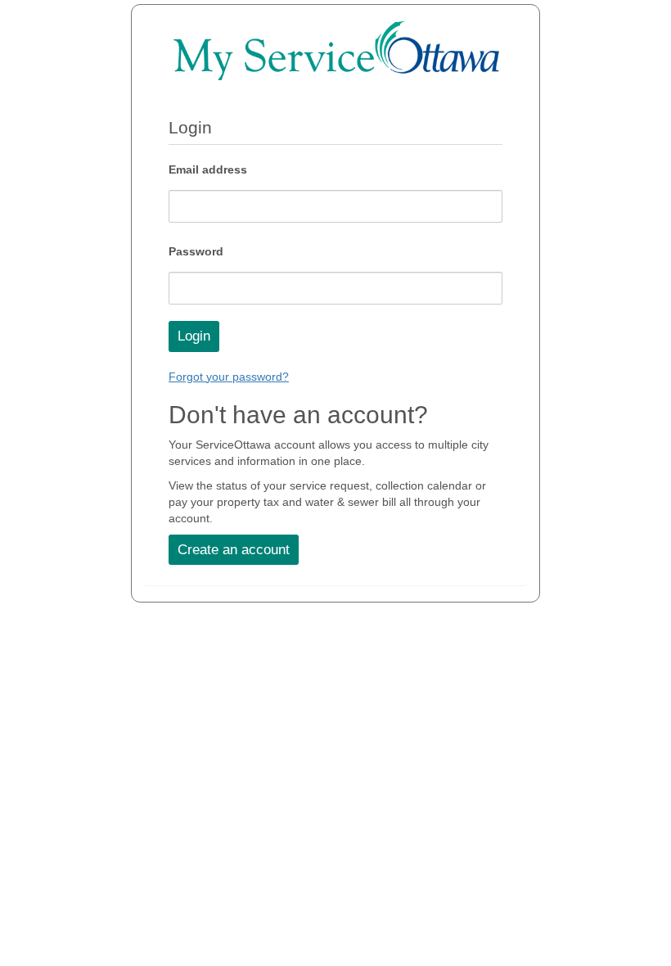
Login (194, 336)
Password (196, 251)
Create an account (234, 549)
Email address (208, 169)
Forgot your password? (229, 376)
